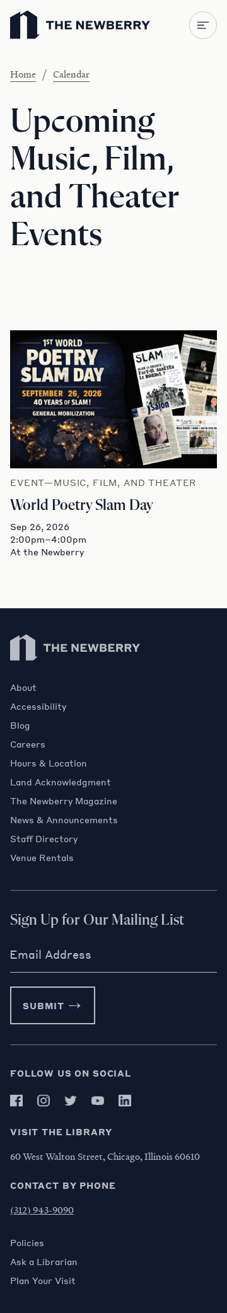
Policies (27, 1242)
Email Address (50, 954)
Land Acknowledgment (60, 781)
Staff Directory (44, 838)
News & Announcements (64, 819)
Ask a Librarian (44, 1261)
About (23, 687)
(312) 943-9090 (42, 1209)
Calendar (71, 73)
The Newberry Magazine (63, 800)
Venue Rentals (42, 857)
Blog (20, 725)
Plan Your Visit (43, 1280)
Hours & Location (48, 762)
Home (23, 73)
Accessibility (38, 706)
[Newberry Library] (75, 675)
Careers (27, 743)
